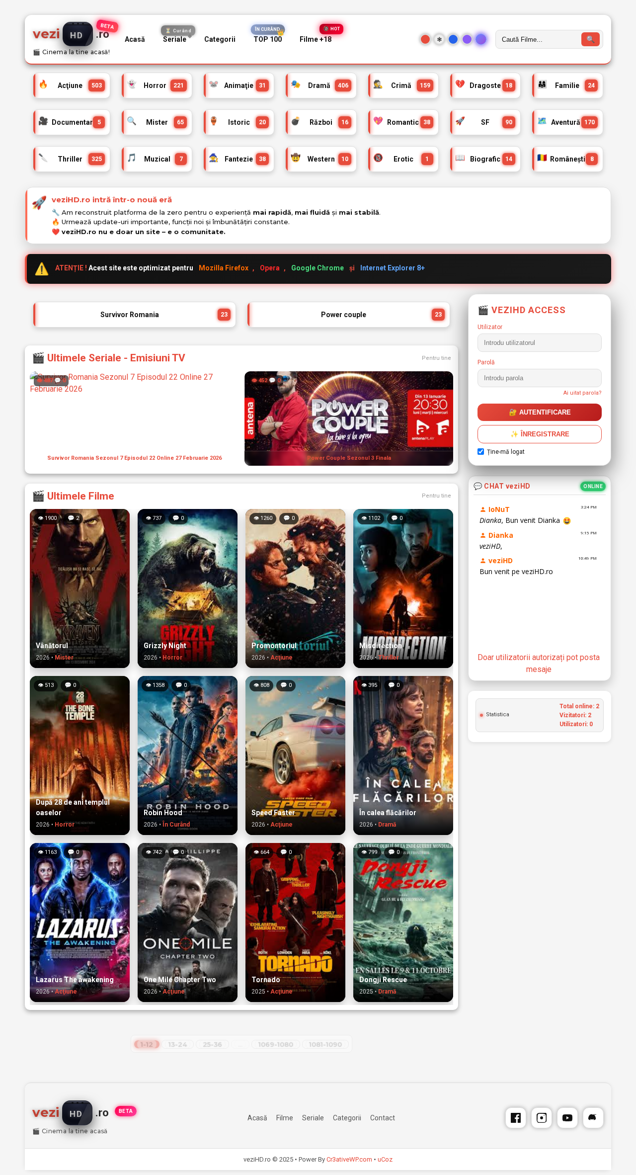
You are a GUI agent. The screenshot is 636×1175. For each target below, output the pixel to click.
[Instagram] (541, 1117)
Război (319, 122)
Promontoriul (274, 646)
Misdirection (380, 646)
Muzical (155, 159)
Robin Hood (163, 813)
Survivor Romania (164, 315)
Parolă (486, 362)
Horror (155, 85)
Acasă (135, 39)
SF (483, 122)
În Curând (176, 824)
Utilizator (489, 327)
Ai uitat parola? (582, 393)
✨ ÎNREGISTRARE (539, 434)
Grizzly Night (165, 646)
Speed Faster (273, 813)
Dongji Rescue (383, 980)
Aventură (566, 122)
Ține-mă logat (506, 451)
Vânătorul (52, 646)
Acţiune (70, 85)
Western (319, 159)
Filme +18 (315, 39)
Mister (155, 122)
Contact (382, 1118)
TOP (267, 39)
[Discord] (593, 1117)
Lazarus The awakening (75, 980)
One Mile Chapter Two (180, 980)
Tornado (265, 980)
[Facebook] (515, 1117)
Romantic (401, 122)
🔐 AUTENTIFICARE (540, 412)
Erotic (401, 159)
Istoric (237, 122)
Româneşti (565, 159)
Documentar (69, 122)
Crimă (401, 85)
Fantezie (237, 159)
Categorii (220, 39)
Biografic (483, 159)
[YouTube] (567, 1117)
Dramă (319, 85)
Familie (566, 85)
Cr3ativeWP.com (349, 1159)
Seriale (177, 37)
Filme (284, 1118)
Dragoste (483, 85)
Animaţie (237, 85)
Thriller (70, 159)
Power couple (381, 315)
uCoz (385, 1159)
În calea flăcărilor (387, 813)
